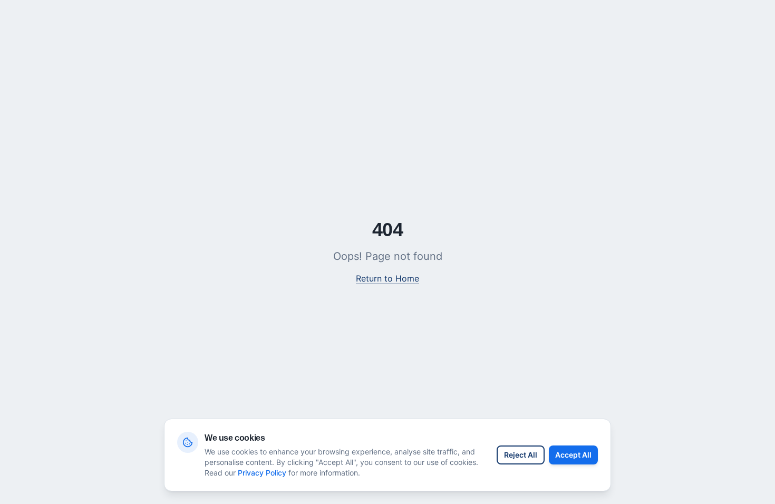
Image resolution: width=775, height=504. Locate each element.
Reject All (520, 454)
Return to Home (387, 278)
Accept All (573, 454)
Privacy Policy (262, 472)
